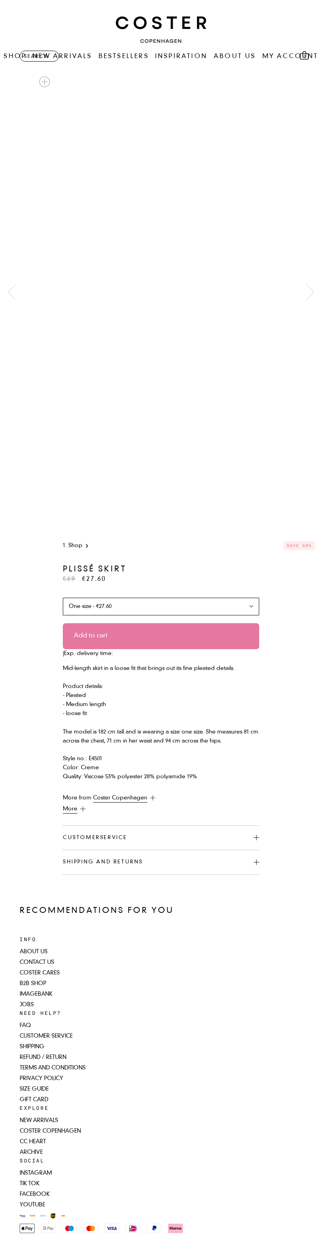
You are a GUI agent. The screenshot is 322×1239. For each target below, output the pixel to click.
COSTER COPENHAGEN (50, 1131)
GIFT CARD (34, 1099)
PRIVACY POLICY (41, 1078)
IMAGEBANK (36, 994)
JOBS (27, 1004)
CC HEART (33, 1141)
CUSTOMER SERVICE (46, 1036)
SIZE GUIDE (34, 1089)
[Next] (310, 292)
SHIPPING (32, 1046)
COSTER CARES (40, 973)
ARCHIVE (31, 1152)
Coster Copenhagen (120, 798)
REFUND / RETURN (43, 1057)
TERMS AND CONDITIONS (53, 1068)
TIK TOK (30, 1183)
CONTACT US (37, 962)
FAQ (25, 1025)
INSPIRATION (181, 56)
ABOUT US (235, 56)
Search (36, 56)
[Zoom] (44, 82)
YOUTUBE (32, 1205)
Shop (75, 545)
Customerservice (95, 837)
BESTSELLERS (124, 56)
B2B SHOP (33, 983)
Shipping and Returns (103, 862)
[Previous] (12, 292)
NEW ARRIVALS (62, 56)
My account (290, 56)
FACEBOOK (35, 1194)
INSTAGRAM (36, 1173)
